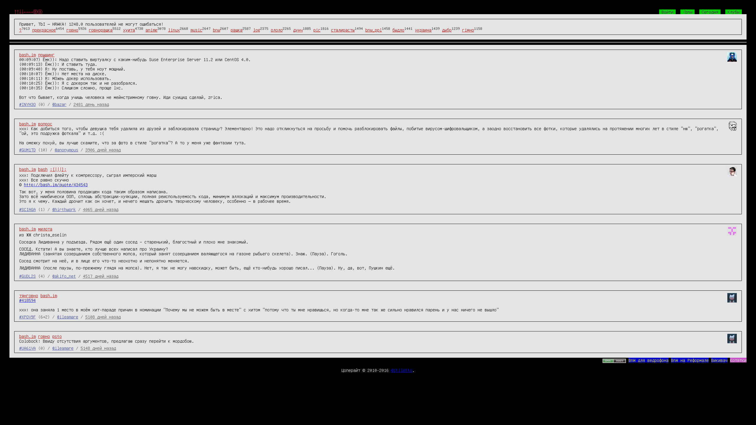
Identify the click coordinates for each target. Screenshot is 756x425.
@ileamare (67, 316)
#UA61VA (27, 348)
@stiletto (401, 370)
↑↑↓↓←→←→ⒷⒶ (28, 11)
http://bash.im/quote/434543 (56, 184)
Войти (667, 11)
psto (57, 336)
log (256, 29)
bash (43, 169)
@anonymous (66, 149)
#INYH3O (27, 104)
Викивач (719, 360)
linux (174, 29)
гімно (468, 29)
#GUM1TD (27, 149)
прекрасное (44, 29)
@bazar (59, 104)
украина (423, 29)
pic (316, 29)
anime (151, 29)
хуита (129, 29)
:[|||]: (58, 169)
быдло (398, 29)
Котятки (738, 360)
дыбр (447, 29)
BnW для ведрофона (648, 360)
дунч (298, 29)
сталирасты (343, 29)
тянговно (28, 295)
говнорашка (101, 29)
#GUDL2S (27, 276)
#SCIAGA (27, 209)
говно (72, 29)
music (196, 29)
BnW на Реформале (690, 360)
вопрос (45, 123)
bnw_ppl (373, 29)
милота (45, 228)
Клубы (733, 11)
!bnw (687, 11)
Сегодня (710, 11)
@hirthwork (64, 209)
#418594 (27, 300)
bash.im (27, 54)
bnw (216, 29)
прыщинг (46, 54)
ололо (277, 29)
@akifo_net (64, 276)
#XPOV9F (27, 316)
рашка (236, 29)
